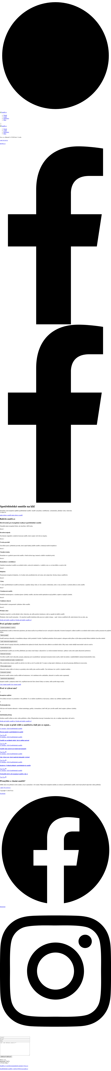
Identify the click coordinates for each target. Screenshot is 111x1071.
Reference (6, 118)
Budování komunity (5, 653)
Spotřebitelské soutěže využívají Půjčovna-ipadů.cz (14, 1069)
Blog (4, 120)
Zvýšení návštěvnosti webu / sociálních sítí (12, 660)
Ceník (5, 117)
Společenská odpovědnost (7, 678)
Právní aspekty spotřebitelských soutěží (11, 732)
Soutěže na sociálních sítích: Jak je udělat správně (14, 740)
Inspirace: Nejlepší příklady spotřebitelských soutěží (15, 765)
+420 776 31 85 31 (4, 140)
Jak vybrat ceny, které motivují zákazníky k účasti (14, 757)
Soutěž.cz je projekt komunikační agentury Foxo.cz (14, 1066)
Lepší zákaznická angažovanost (9, 641)
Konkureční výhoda (5, 672)
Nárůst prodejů (4, 635)
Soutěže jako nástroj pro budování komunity (13, 748)
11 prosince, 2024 (5, 728)
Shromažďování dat (6, 647)
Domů (5, 115)
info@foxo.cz (3, 143)
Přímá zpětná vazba (6, 666)
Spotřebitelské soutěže (16, 728)
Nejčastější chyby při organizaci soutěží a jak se (14, 774)
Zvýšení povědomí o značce (8, 627)
